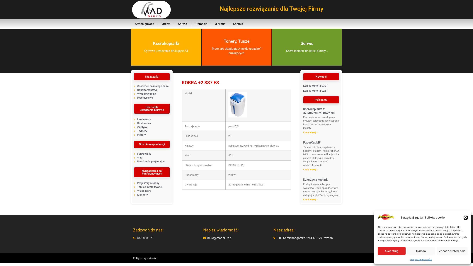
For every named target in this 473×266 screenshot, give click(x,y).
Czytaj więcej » (310, 132)
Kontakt (238, 24)
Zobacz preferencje (452, 251)
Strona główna (144, 24)
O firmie (220, 24)
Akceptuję (391, 251)
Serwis (182, 24)
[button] (465, 217)
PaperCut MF (312, 142)
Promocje (201, 24)
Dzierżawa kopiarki (315, 179)
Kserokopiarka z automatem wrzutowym (319, 110)
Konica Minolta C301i (315, 85)
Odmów (421, 251)
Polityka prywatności (421, 259)
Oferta (166, 24)
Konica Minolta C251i (315, 90)
